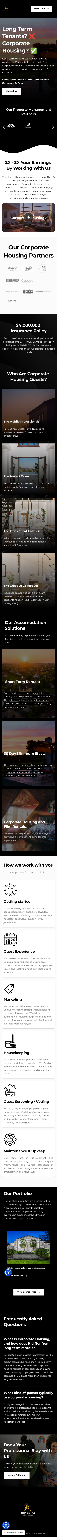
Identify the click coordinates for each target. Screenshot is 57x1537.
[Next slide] (52, 127)
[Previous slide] (4, 127)
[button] (25, 9)
